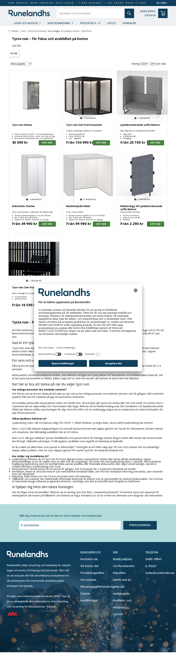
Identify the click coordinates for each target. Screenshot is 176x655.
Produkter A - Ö (90, 23)
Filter (13, 53)
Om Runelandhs (124, 566)
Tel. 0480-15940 (162, 3)
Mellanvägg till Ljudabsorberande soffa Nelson (141, 207)
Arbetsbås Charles (23, 206)
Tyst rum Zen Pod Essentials (84, 124)
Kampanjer (129, 23)
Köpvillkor (119, 573)
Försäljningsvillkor (92, 573)
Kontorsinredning (59, 23)
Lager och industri (26, 23)
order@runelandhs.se (159, 573)
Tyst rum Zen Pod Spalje (27, 287)
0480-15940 (153, 559)
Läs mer (16, 45)
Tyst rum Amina (22, 124)
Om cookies (88, 580)
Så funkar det (89, 566)
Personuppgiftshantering (97, 587)
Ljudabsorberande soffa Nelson (140, 124)
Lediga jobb (121, 593)
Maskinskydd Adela (78, 206)
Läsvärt (118, 614)
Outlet (111, 23)
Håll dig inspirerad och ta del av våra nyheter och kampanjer (60, 516)
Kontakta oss (89, 559)
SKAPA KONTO (148, 11)
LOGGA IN (150, 15)
